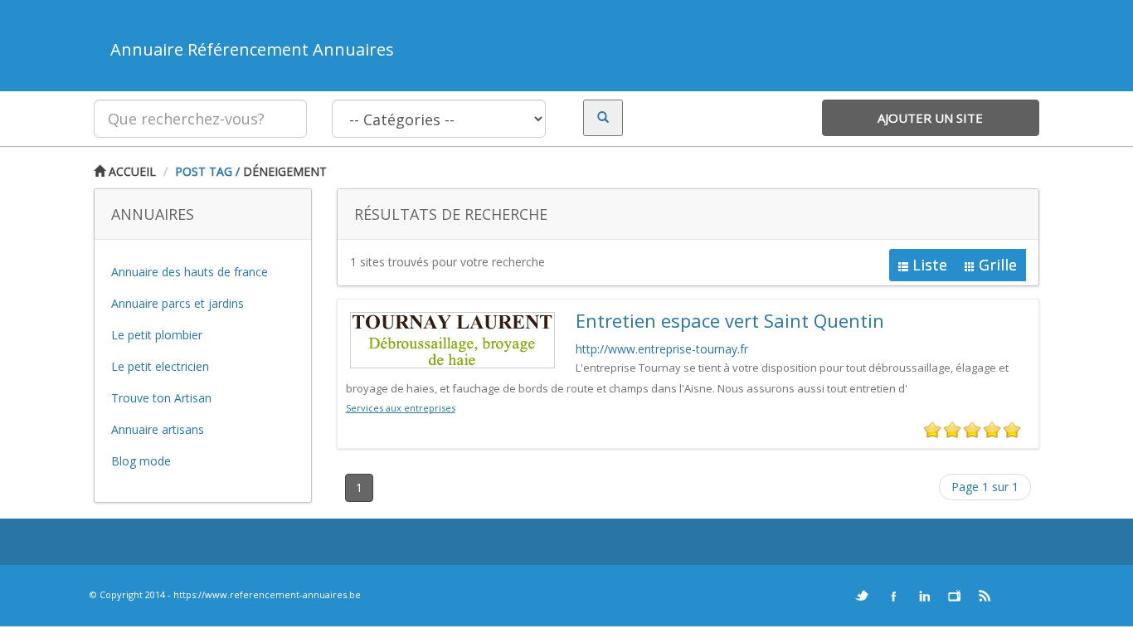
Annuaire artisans (157, 429)
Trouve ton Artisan (161, 398)
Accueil (130, 171)
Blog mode (141, 461)
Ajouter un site (930, 118)
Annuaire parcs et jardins (177, 303)
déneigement (285, 171)
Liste (929, 265)
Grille (998, 265)
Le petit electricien (160, 366)
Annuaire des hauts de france (189, 272)
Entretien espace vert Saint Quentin (730, 320)
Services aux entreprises (400, 408)
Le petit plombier (156, 335)
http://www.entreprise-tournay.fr (662, 349)
